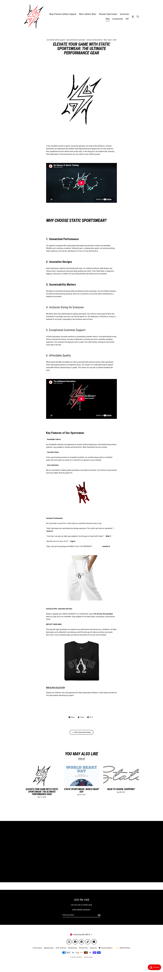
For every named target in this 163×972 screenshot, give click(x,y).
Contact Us (93, 948)
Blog (108, 19)
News (105, 40)
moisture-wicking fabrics (94, 40)
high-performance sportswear (75, 40)
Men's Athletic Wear (87, 14)
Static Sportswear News (82, 732)
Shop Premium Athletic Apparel (62, 14)
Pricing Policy (83, 948)
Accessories (117, 19)
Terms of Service (61, 948)
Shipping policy (49, 948)
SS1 (127, 19)
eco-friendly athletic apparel (56, 40)
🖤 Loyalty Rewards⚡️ (106, 948)
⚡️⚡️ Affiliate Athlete (122, 948)
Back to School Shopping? (121, 789)
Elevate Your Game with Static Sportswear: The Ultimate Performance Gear (42, 791)
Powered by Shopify (88, 957)
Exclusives (124, 14)
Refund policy (72, 948)
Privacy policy (37, 948)
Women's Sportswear (108, 14)
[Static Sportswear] (81, 183)
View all (81, 758)
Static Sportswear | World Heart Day (81, 790)
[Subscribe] (98, 915)
